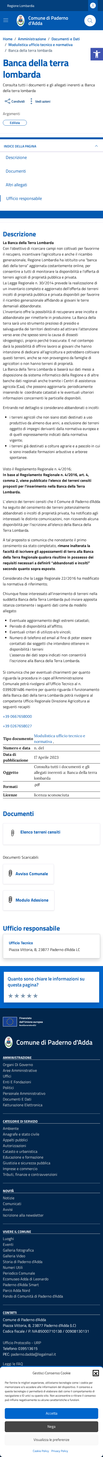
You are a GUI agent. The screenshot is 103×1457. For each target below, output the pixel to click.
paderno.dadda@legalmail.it (33, 1354)
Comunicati (12, 1203)
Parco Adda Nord (16, 1290)
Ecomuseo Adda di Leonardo (25, 1279)
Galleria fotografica (18, 1250)
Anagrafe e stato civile (21, 1134)
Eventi (8, 1244)
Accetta (51, 1413)
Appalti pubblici (15, 1140)
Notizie (8, 1198)
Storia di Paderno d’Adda (22, 1262)
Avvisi (8, 1209)
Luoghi (8, 1238)
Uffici (7, 1076)
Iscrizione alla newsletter (23, 1215)
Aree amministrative (20, 1070)
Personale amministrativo (24, 1093)
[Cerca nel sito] (90, 20)
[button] (97, 54)
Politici (8, 1087)
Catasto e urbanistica (20, 1151)
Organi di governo (18, 1064)
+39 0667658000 (17, 716)
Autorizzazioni (14, 1145)
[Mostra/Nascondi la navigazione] (6, 20)
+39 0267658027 (17, 726)
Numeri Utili (13, 1267)
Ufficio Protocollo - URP (22, 1343)
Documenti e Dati (17, 1099)
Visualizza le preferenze (51, 1439)
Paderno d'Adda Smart (21, 1285)
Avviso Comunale (32, 873)
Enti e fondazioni (17, 1082)
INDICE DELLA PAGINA (20, 146)
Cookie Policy (41, 1451)
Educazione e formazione (23, 1157)
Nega (51, 1426)
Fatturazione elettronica (22, 1105)
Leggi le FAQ (13, 1364)
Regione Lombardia (20, 5)
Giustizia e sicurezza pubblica (26, 1163)
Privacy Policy (59, 1451)
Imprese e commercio (20, 1168)
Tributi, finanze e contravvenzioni (30, 1174)
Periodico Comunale (19, 1273)
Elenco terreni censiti (40, 832)
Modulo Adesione (32, 900)
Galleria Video (14, 1256)
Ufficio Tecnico (21, 943)
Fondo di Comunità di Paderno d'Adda (33, 1296)
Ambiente (11, 1128)
